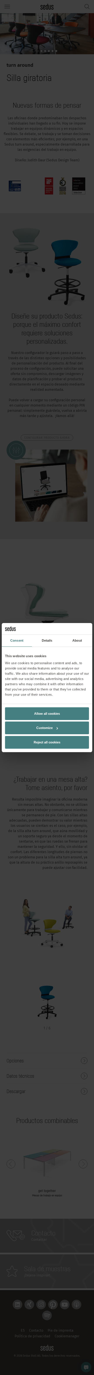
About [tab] (77, 640)
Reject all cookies (47, 742)
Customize (44, 728)
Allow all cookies (47, 713)
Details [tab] (47, 640)
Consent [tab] (16, 640)
